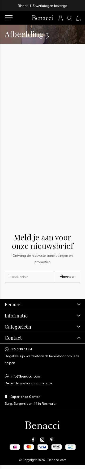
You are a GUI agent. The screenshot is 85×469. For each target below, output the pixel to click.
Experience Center (25, 397)
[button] (8, 17)
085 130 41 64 (21, 349)
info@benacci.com (25, 376)
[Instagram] (42, 439)
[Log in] (61, 18)
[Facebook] (33, 439)
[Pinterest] (51, 439)
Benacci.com (57, 460)
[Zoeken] (69, 18)
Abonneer (67, 276)
